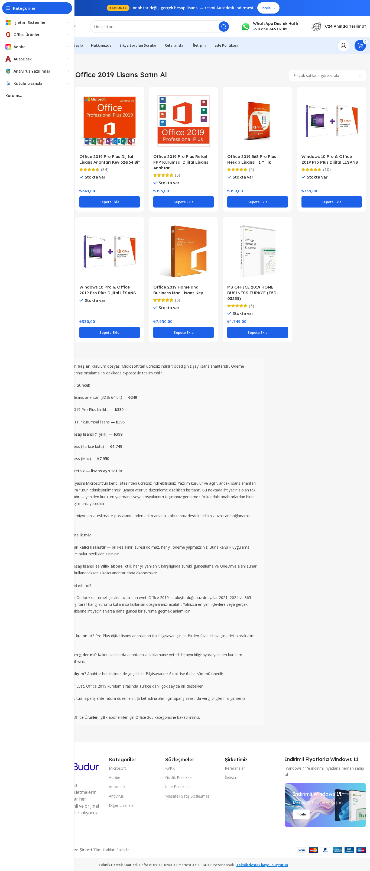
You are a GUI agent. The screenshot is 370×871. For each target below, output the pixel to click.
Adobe (114, 777)
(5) (177, 175)
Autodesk (117, 786)
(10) (327, 169)
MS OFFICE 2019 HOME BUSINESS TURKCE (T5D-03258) (252, 292)
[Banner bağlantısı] (325, 805)
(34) (105, 169)
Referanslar (235, 768)
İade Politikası (177, 786)
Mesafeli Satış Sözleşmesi (187, 796)
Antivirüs (116, 796)
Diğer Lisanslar (122, 805)
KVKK (170, 768)
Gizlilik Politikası (178, 777)
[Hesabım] (343, 45)
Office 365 (144, 717)
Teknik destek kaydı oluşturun (262, 864)
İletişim (231, 777)
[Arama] (224, 26)
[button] (109, 202)
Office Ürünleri (85, 717)
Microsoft (117, 768)
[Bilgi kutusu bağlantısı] (269, 26)
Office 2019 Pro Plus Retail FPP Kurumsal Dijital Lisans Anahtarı (180, 162)
